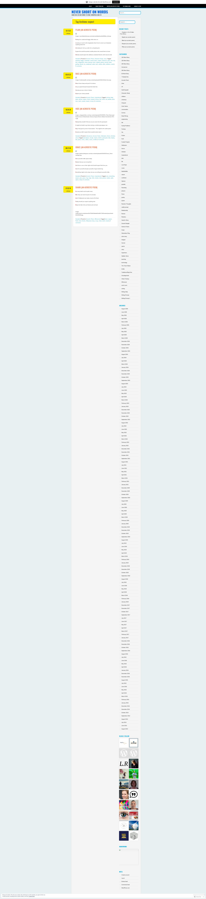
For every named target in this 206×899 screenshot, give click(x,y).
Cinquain (124, 103)
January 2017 (125, 637)
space (77, 179)
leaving (90, 62)
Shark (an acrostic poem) (86, 187)
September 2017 (126, 615)
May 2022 (124, 432)
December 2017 (126, 605)
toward (87, 101)
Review (123, 213)
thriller (123, 269)
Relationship (125, 210)
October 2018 (125, 572)
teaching (124, 259)
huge (90, 178)
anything (77, 60)
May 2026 (124, 315)
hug (87, 178)
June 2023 (124, 390)
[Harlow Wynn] (124, 743)
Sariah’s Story (137, 6)
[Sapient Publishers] (133, 784)
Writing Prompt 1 (126, 298)
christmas (124, 99)
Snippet (123, 239)
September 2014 (126, 715)
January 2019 (125, 562)
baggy (82, 60)
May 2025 (124, 331)
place (79, 139)
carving (108, 97)
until (97, 64)
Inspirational (98, 97)
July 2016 (124, 657)
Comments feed (126, 884)
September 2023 (126, 380)
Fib (122, 132)
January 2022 (125, 445)
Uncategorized (125, 275)
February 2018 (125, 598)
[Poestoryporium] (124, 774)
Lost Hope (124, 164)
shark (100, 220)
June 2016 (124, 660)
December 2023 (126, 370)
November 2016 (126, 644)
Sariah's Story (125, 220)
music (123, 168)
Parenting (124, 187)
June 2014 (124, 725)
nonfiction (124, 177)
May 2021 (124, 471)
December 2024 (126, 341)
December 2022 (126, 409)
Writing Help (125, 291)
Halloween (103, 136)
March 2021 (125, 478)
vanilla (100, 64)
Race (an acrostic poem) (85, 73)
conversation (125, 109)
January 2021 (125, 484)
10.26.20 (68, 109)
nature (123, 174)
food (80, 220)
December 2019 (126, 527)
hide (109, 137)
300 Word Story (125, 70)
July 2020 (124, 504)
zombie (95, 139)
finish (88, 99)
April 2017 (124, 628)
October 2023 (125, 377)
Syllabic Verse (125, 256)
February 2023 (125, 403)
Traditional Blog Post (127, 272)
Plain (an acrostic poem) (86, 29)
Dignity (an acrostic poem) (128, 37)
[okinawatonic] (133, 815)
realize (108, 178)
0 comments (78, 66)
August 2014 (125, 719)
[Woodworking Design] (124, 784)
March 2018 (125, 595)
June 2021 (124, 468)
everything (112, 176)
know (86, 62)
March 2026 (125, 321)
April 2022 (124, 435)
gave (109, 60)
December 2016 (126, 641)
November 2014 (126, 709)
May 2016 (124, 663)
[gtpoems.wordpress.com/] (124, 836)
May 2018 (124, 588)
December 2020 (126, 488)
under (93, 64)
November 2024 (126, 344)
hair (112, 60)
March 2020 (125, 517)
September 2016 (126, 650)
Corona (123, 112)
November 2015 (126, 676)
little (93, 178)
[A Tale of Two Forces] (124, 753)
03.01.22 (68, 74)
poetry (123, 197)
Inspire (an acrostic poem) (113, 6)
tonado (107, 220)
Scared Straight (125, 223)
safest (87, 139)
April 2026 (124, 318)
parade (109, 99)
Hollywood (88, 220)
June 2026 (124, 312)
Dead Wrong (125, 116)
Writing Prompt (125, 295)
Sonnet (123, 243)
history (97, 99)
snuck (90, 139)
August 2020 (125, 501)
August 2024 (125, 354)
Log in (123, 878)
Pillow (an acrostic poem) (128, 46)
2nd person (89, 136)
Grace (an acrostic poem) (86, 147)
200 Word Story (125, 64)
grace (84, 178)
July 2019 (124, 543)
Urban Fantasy (125, 278)
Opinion (123, 181)
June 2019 (124, 546)
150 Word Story (125, 60)
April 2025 (124, 334)
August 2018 (125, 579)
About (90, 6)
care (107, 176)
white (104, 64)
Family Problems (99, 6)
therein (81, 64)
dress (95, 60)
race (76, 101)
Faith (76, 220)
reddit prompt (125, 207)
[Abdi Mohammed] (133, 774)
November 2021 (126, 452)
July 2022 (124, 426)
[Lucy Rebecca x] (124, 764)
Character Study (99, 58)
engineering (125, 119)
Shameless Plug (126, 233)
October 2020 (125, 494)
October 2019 (125, 533)
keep (93, 220)
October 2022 (125, 416)
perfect (102, 62)
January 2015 (125, 702)
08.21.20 (68, 148)
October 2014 (125, 712)
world (112, 64)
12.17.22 (68, 31)
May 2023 (124, 393)
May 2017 (124, 624)
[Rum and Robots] (133, 805)
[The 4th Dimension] (133, 836)
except (91, 137)
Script (123, 230)
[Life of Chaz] (133, 743)
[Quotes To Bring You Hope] (133, 795)
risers (83, 139)
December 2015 (126, 673)
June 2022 (124, 429)
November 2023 (126, 374)
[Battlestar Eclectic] (124, 805)
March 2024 (125, 364)
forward (93, 99)
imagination (81, 62)
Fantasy (124, 129)
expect (99, 60)
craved (92, 60)
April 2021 (124, 474)
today (80, 179)
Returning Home (127, 6)
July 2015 (124, 683)
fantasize (104, 60)
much (94, 62)
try (84, 64)
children (124, 96)
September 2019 (126, 536)
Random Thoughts (126, 204)
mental (96, 178)
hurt (76, 62)
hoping (112, 137)
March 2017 (125, 631)
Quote (123, 200)
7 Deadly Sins (125, 76)
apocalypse (86, 137)
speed (83, 101)
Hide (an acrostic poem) (85, 108)
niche (103, 99)
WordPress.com (126, 888)
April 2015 (124, 693)
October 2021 (125, 455)
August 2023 (125, 383)
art (122, 86)
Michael (68, 33)
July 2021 (124, 465)
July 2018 (124, 582)
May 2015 (124, 689)
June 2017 (124, 621)
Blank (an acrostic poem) (128, 40)
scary (96, 220)
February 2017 (125, 634)
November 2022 (126, 413)
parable (123, 184)
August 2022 (125, 422)
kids (123, 158)
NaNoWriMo (125, 171)
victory (92, 101)
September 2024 (126, 351)
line (100, 99)
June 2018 (124, 585)
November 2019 (126, 530)
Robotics (124, 217)
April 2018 (124, 592)
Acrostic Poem (90, 58)
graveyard (104, 137)
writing (123, 288)
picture (106, 62)
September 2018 (126, 575)
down (76, 99)
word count (124, 285)
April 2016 (124, 667)
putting (77, 64)
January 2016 (125, 670)
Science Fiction (125, 226)
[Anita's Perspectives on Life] (133, 826)
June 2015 (124, 686)
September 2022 (126, 419)
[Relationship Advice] (124, 795)
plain (110, 62)
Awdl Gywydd (125, 90)
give (81, 178)
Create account (125, 875)
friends (83, 220)
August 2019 (125, 540)
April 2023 (124, 396)
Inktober (113, 136)
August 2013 (125, 729)
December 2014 (126, 706)
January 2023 (125, 406)
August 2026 (125, 308)
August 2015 (125, 680)
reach (79, 101)
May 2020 (124, 510)
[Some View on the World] (124, 815)
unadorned (88, 64)
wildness (108, 64)
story (105, 58)
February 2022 (125, 442)
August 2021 (125, 461)
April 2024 (124, 361)
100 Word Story (125, 57)
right (112, 178)
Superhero (124, 252)
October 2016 (125, 647)
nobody (98, 62)
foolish (100, 137)
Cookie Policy (32, 896)
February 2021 (125, 481)
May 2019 (124, 549)
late (76, 139)
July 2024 (124, 357)
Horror (108, 136)
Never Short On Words (90, 11)
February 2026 (125, 325)
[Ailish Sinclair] (133, 764)
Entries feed (125, 881)
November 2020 (126, 491)
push (113, 99)
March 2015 (125, 696)
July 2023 (124, 387)
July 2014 (124, 722)
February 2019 (125, 559)
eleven (80, 99)
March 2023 (125, 400)
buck (106, 219)
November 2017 (126, 608)
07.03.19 (68, 188)
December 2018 (126, 566)
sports (123, 246)
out (106, 99)
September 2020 (126, 497)
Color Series (125, 106)
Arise (123, 83)
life (122, 161)
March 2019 (125, 556)
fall (122, 122)
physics (123, 190)
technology (124, 262)
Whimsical (97, 219)
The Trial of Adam (126, 265)
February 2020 (125, 520)
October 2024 (125, 347)
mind (100, 178)
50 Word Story (125, 73)
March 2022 (125, 439)
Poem (123, 194)
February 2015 (125, 699)
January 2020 (125, 523)
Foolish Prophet (126, 142)
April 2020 (124, 514)
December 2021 (126, 448)
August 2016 (125, 654)
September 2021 (126, 458)
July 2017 (124, 618)
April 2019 (124, 553)
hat (114, 60)
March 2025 (125, 338)
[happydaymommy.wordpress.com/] (124, 826)
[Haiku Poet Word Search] (133, 753)
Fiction (123, 135)
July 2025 (124, 328)
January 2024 (125, 367)
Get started (116, 2)
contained (86, 60)
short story (124, 236)
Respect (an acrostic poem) (129, 43)
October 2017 (125, 611)
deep (112, 97)
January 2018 (125, 601)
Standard (77, 58)
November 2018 (126, 569)
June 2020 (124, 507)
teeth (103, 220)
